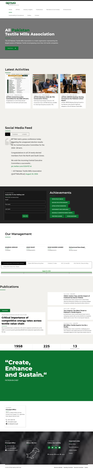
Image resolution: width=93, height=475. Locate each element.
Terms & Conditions (73, 447)
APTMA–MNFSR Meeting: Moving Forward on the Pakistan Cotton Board (72, 98)
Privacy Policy (72, 444)
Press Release (18, 95)
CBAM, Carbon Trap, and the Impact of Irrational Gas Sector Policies (77, 296)
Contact (37, 15)
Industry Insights (27, 9)
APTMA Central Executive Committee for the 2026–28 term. (17, 97)
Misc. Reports (73, 95)
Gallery (29, 15)
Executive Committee (78, 467)
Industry (72, 294)
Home (10, 9)
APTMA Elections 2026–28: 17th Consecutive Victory (44, 97)
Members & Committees (53, 9)
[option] (14, 248)
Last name (7, 209)
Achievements (67, 9)
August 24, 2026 (32, 174)
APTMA (18, 9)
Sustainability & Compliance (16, 15)
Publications (39, 9)
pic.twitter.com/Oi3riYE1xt (21, 166)
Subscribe (25, 216)
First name (7, 204)
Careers (71, 453)
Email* (6, 199)
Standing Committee (68, 467)
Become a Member (58, 467)
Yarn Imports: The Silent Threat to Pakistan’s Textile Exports (75, 311)
